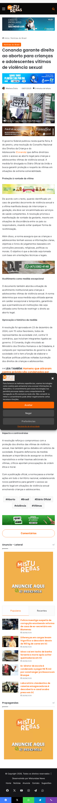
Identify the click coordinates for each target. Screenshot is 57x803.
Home (8, 783)
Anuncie (26, 783)
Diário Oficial (43, 499)
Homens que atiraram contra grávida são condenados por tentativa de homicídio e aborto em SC (27, 372)
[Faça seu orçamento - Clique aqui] (28, 267)
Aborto (11, 499)
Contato (35, 783)
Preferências (28, 421)
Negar (28, 413)
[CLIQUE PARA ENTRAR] (28, 520)
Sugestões (46, 783)
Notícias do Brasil (18, 38)
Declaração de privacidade (29, 426)
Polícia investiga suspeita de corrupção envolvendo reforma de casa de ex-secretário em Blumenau (37, 625)
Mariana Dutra (12, 88)
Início (6, 38)
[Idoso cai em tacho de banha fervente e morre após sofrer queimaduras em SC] (10, 655)
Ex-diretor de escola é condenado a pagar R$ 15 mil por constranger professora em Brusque (37, 670)
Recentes (42, 610)
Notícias (17, 783)
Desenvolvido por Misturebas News (28, 778)
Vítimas (37, 505)
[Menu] (3, 9)
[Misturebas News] (14, 8)
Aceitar (28, 405)
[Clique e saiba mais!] (28, 24)
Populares (15, 610)
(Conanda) (21, 152)
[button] (52, 378)
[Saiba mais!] (28, 188)
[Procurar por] (53, 9)
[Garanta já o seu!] (28, 130)
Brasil (26, 499)
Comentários (28, 533)
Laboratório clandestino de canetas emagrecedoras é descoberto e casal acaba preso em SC (35, 688)
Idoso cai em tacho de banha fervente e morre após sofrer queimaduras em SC (36, 654)
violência (21, 505)
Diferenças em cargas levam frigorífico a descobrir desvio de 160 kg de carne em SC (36, 640)
